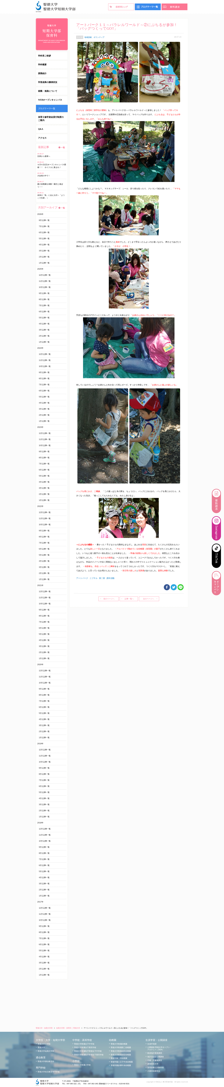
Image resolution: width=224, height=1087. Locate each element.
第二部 (102, 578)
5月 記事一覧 (44, 238)
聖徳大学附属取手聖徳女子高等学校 (88, 1055)
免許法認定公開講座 (155, 1057)
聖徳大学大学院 (44, 1044)
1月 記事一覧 (44, 263)
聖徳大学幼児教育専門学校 (49, 1072)
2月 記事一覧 (44, 257)
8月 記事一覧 (44, 220)
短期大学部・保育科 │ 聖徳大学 (68, 1028)
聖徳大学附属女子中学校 (84, 1044)
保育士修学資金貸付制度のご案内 (51, 118)
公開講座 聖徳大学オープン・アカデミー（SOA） (159, 1048)
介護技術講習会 (153, 1071)
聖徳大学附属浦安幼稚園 (121, 1055)
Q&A (40, 129)
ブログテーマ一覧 (46, 108)
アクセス (42, 138)
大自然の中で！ (43, 176)
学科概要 (42, 64)
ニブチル (94, 578)
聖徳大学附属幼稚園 (119, 1044)
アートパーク (82, 578)
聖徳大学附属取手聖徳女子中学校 (88, 1051)
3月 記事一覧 (44, 251)
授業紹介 (42, 73)
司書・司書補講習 (154, 1060)
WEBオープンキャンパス (50, 100)
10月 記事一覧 (45, 287)
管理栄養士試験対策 (155, 1067)
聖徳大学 (41, 1047)
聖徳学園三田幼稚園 (119, 1058)
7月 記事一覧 (44, 226)
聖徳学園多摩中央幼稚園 (121, 1065)
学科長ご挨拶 (44, 56)
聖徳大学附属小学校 (82, 1065)
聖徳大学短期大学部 (46, 1051)
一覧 (63, 147)
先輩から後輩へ (43, 156)
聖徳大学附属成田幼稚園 (121, 1051)
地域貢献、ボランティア (94, 37)
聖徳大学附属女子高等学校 (85, 1047)
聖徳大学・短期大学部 (44, 1028)
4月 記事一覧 (44, 245)
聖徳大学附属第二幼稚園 (121, 1047)
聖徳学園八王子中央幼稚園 (122, 1062)
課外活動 (110, 578)
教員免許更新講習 (154, 1053)
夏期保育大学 (152, 1064)
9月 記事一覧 (44, 293)
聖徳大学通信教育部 (46, 1061)
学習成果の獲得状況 (47, 82)
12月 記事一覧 (45, 275)
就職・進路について (47, 91)
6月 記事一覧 (44, 232)
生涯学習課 (151, 1044)
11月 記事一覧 (45, 281)
